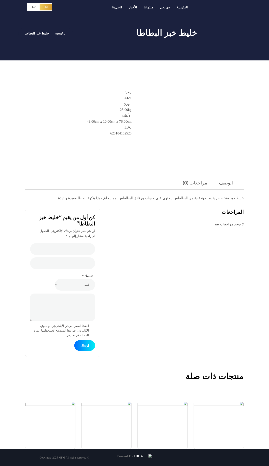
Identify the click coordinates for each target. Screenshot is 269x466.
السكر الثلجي (231, 442)
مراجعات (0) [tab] (195, 183)
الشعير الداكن (174, 442)
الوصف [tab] (226, 183)
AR (34, 7)
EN (46, 7)
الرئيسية (61, 33)
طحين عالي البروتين (56, 442)
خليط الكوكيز (118, 442)
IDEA (138, 456)
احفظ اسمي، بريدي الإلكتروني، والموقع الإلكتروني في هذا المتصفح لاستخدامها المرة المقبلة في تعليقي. (61, 330)
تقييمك (87, 276)
